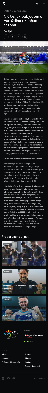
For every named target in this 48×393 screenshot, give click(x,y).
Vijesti (8, 11)
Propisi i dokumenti (32, 366)
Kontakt (28, 362)
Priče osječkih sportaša (11, 362)
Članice (28, 358)
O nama (28, 354)
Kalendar (5, 358)
